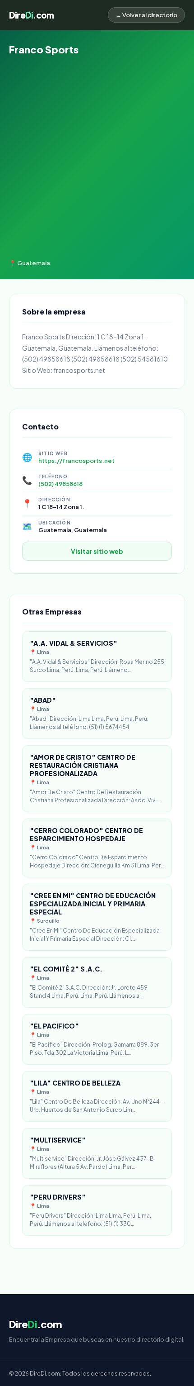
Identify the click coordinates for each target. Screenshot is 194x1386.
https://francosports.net (76, 460)
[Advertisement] (97, 157)
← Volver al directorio (146, 15)
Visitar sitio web (97, 551)
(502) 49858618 (60, 483)
